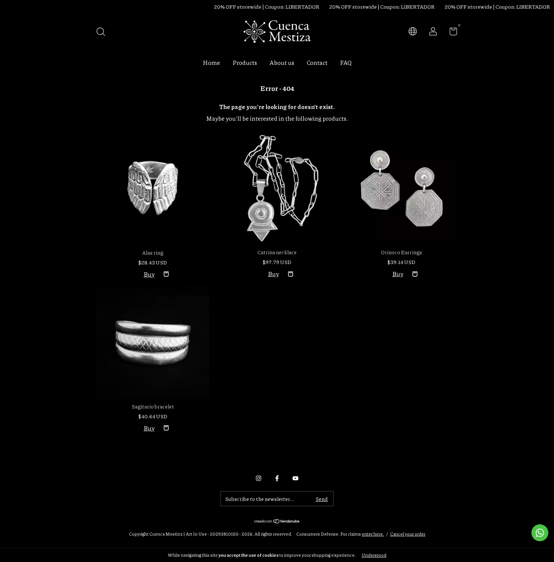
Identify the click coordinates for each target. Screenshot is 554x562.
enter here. (373, 534)
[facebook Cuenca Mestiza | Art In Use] (277, 478)
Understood (373, 555)
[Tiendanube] (277, 521)
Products (245, 62)
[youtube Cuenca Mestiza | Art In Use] (295, 478)
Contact (317, 62)
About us (281, 62)
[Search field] (103, 32)
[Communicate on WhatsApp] (539, 532)
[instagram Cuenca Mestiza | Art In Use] (259, 478)
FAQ (346, 62)
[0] (450, 32)
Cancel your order (407, 534)
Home (211, 62)
